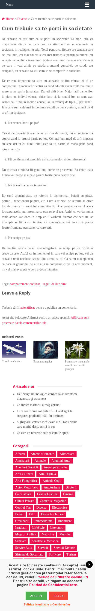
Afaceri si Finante (42, 454)
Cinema (68, 494)
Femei (19, 514)
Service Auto (23, 548)
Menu (9, 4)
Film (32, 514)
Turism (71, 554)
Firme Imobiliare (52, 514)
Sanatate (20, 541)
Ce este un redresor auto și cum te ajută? (43, 433)
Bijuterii (71, 487)
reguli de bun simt (55, 284)
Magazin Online (25, 534)
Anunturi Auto (60, 460)
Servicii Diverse (64, 548)
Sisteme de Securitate (29, 554)
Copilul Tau (23, 507)
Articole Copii (52, 480)
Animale (40, 460)
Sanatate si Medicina (45, 541)
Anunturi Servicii (26, 467)
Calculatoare (23, 494)
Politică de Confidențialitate (53, 585)
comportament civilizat (25, 284)
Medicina (48, 534)
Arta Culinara (24, 474)
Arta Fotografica (26, 480)
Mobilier (65, 534)
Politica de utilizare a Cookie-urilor (47, 604)
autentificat (27, 307)
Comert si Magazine (53, 501)
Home (9, 19)
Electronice (59, 507)
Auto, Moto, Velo (26, 487)
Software (55, 554)
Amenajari (22, 460)
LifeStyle (38, 527)
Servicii (43, 548)
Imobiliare (65, 521)
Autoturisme (52, 487)
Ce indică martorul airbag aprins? (38, 405)
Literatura (56, 527)
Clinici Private (24, 501)
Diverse (22, 19)
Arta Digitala (47, 474)
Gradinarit (22, 521)
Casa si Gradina (47, 494)
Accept (36, 596)
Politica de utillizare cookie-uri (62, 577)
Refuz (58, 596)
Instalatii (21, 527)
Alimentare (67, 454)
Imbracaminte (43, 521)
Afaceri (20, 454)
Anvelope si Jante (55, 467)
